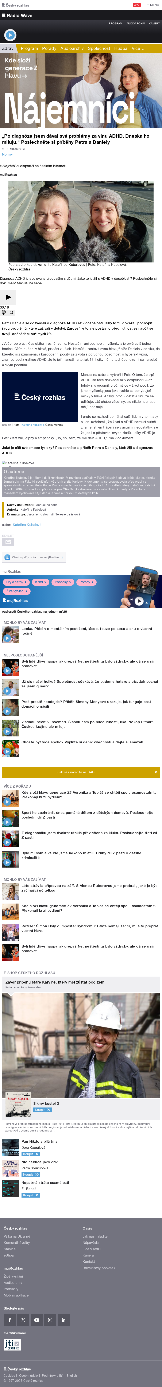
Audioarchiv (136, 23)
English (72, 1375)
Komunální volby (17, 1243)
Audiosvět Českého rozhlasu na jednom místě (34, 611)
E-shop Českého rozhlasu (29, 973)
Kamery (154, 23)
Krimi (39, 582)
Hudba (120, 48)
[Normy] (81, 90)
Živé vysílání (15, 591)
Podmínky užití (52, 1375)
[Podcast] (4, 313)
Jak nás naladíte (95, 1236)
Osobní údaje (28, 1375)
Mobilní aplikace (16, 1295)
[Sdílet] (11, 313)
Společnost (99, 48)
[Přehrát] (8, 297)
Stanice (10, 1249)
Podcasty (11, 1289)
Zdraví (8, 48)
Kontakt (89, 1262)
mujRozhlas (11, 572)
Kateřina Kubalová (111, 265)
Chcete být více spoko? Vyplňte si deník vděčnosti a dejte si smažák (82, 742)
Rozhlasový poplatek (99, 1268)
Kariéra (88, 1255)
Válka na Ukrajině (17, 1236)
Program (115, 23)
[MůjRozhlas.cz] (8, 175)
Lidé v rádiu (92, 1249)
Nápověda (91, 1243)
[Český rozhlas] (15, 5)
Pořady (49, 48)
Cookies (9, 1375)
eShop (9, 1255)
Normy (7, 154)
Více (138, 48)
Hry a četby (14, 582)
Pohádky (61, 582)
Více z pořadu (17, 786)
